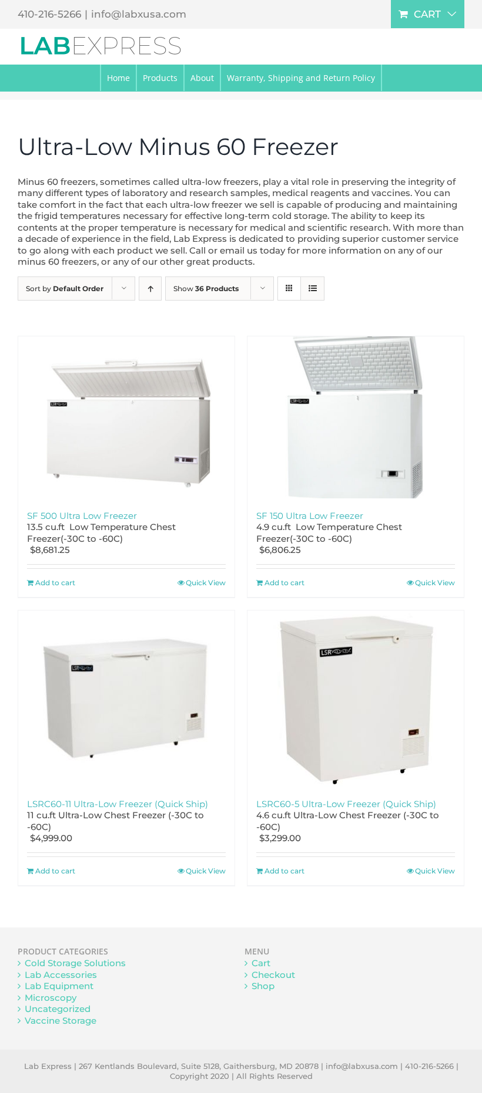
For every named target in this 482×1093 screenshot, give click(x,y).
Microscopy (50, 997)
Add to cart (55, 582)
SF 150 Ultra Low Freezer (309, 515)
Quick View (206, 582)
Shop (263, 985)
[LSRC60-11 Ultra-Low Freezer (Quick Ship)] (126, 698)
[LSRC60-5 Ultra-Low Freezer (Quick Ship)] (355, 698)
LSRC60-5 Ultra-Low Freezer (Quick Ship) (346, 803)
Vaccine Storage (60, 1020)
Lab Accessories (61, 974)
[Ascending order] (150, 288)
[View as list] (312, 288)
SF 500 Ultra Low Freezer (82, 515)
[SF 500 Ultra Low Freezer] (126, 417)
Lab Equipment (59, 985)
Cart (261, 963)
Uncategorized (58, 1008)
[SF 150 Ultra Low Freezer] (355, 417)
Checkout (273, 974)
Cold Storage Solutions (75, 963)
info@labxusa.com (138, 14)
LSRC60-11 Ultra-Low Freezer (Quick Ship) (117, 803)
